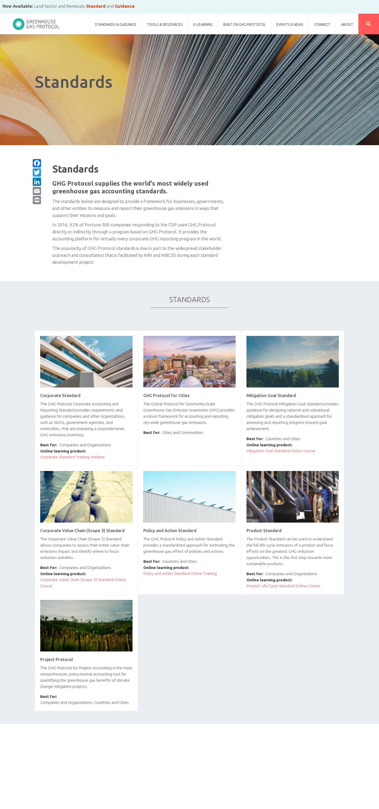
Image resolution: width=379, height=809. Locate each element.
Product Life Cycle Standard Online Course (283, 586)
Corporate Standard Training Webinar (72, 457)
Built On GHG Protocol (244, 24)
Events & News (289, 24)
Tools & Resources (165, 24)
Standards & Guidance (115, 24)
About (347, 24)
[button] (368, 24)
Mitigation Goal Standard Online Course (280, 451)
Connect (322, 24)
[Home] (36, 22)
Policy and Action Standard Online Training (180, 573)
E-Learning (203, 24)
